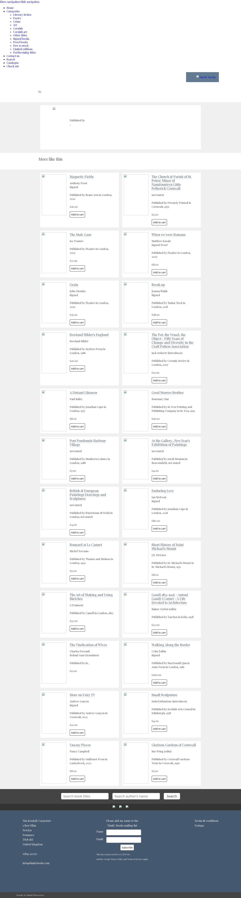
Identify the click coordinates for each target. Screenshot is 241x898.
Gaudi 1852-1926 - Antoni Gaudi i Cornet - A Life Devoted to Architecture (170, 598)
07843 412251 (30, 853)
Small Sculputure (164, 695)
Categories (13, 11)
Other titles (20, 35)
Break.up (158, 284)
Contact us (13, 56)
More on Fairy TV (82, 695)
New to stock (21, 45)
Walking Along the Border (171, 645)
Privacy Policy (117, 859)
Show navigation (10, 1)
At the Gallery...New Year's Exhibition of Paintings (171, 442)
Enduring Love (163, 490)
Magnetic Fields (82, 176)
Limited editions (22, 49)
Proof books (20, 42)
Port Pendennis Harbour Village (88, 442)
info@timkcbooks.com (36, 863)
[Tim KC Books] (206, 77)
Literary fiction (22, 14)
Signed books (21, 38)
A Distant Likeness (83, 392)
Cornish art (20, 32)
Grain (74, 284)
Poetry (17, 18)
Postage (199, 825)
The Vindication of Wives (88, 645)
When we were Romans (169, 234)
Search (11, 59)
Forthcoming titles (24, 52)
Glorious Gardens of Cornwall (174, 745)
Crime (16, 21)
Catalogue (13, 62)
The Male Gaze (80, 234)
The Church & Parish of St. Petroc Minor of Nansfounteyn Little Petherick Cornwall (172, 182)
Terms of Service (135, 859)
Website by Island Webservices (30, 895)
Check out (13, 66)
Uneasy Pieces (80, 745)
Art (15, 25)
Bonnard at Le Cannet (86, 544)
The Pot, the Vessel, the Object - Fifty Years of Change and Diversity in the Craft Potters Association (172, 340)
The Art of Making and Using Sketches (91, 596)
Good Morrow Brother (168, 392)
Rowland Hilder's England (89, 334)
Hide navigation (29, 1)
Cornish (18, 28)
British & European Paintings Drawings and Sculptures (88, 494)
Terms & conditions (206, 820)
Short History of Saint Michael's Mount (168, 546)
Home (10, 7)
